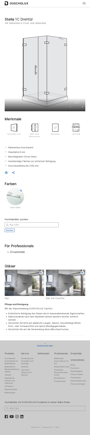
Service (25, 353)
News (73, 365)
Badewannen (10, 367)
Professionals (61, 353)
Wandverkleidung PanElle (12, 370)
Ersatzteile (76, 353)
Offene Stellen (77, 374)
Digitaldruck (10, 378)
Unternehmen (77, 360)
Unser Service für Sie (61, 362)
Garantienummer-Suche (61, 373)
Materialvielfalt (11, 389)
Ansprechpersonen (62, 367)
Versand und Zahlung (26, 373)
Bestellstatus (59, 378)
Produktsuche (60, 381)
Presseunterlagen (78, 384)
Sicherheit (9, 386)
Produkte (9, 353)
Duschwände (10, 358)
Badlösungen (10, 393)
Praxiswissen (76, 378)
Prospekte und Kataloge (27, 362)
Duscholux (75, 368)
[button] (70, 107)
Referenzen (43, 353)
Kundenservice (27, 358)
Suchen (9, 230)
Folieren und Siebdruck (10, 382)
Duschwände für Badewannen (11, 362)
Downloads (58, 370)
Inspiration (25, 370)
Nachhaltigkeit (76, 371)
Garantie (24, 367)
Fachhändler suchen (16, 219)
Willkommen (59, 358)
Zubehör (8, 375)
